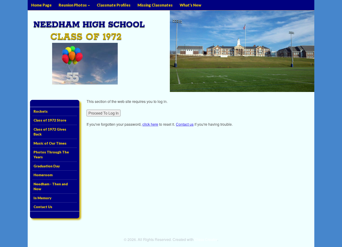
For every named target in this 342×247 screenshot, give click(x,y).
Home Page (41, 5)
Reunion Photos (73, 5)
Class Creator (205, 239)
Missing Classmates (155, 5)
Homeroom (43, 175)
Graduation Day (47, 166)
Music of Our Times (50, 143)
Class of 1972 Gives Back (50, 131)
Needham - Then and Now (51, 186)
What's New (190, 5)
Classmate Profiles (114, 5)
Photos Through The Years (51, 154)
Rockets (41, 111)
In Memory (42, 198)
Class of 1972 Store (50, 120)
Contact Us (43, 207)
